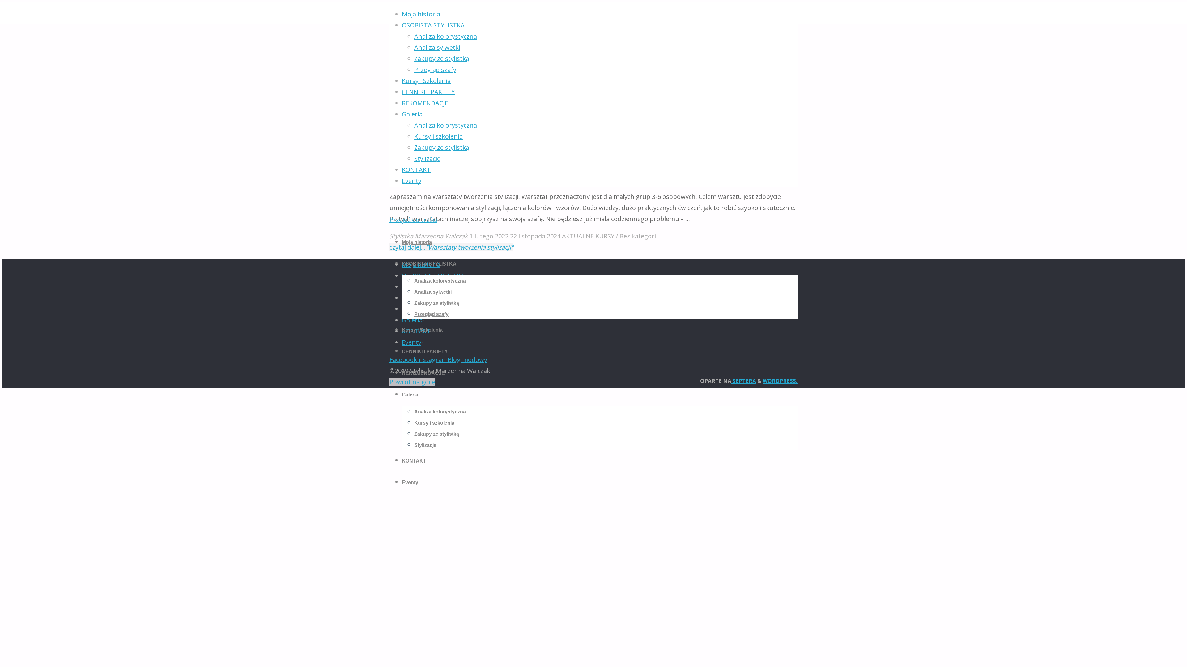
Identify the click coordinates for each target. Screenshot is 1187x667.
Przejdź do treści (413, 220)
